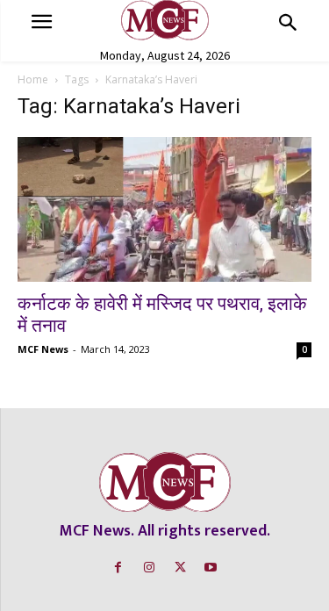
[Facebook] (118, 568)
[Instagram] (149, 568)
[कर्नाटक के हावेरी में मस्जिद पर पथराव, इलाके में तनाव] (164, 209)
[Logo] (164, 20)
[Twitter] (180, 568)
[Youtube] (211, 568)
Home (33, 79)
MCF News (43, 349)
